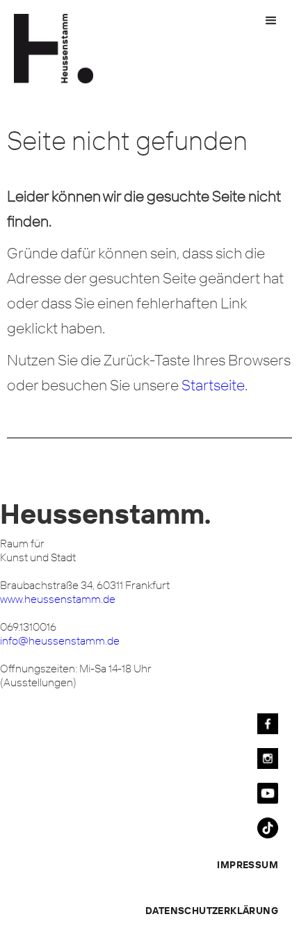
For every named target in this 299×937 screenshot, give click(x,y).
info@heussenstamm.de (60, 640)
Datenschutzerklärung (211, 910)
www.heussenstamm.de (57, 599)
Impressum (247, 865)
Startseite (213, 385)
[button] (271, 21)
